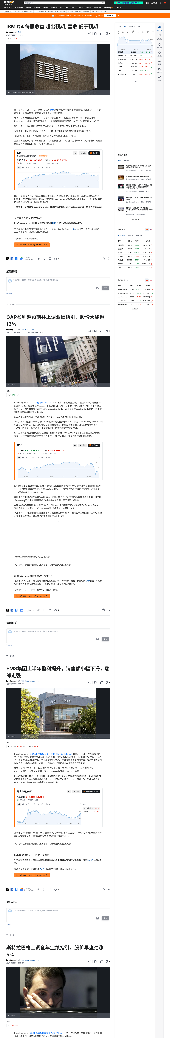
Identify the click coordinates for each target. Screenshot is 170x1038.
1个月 (27, 167)
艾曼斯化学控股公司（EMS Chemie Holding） (51, 754)
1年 (38, 167)
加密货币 (63, 11)
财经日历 (88, 8)
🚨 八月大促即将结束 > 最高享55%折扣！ (129, 3)
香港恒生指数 (122, 59)
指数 (125, 26)
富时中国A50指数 (123, 56)
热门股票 (121, 280)
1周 (23, 167)
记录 (97, 11)
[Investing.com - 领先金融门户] (9, 3)
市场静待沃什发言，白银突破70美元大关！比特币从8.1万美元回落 (139, 167)
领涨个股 (130, 235)
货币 (119, 26)
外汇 (35, 11)
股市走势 (121, 229)
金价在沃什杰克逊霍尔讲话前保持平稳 (137, 176)
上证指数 (121, 52)
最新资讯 (8, 11)
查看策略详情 (43, 156)
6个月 (33, 167)
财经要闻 (25, 11)
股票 (139, 26)
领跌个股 (139, 235)
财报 (92, 11)
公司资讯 (70, 11)
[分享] (89, 33)
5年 (42, 167)
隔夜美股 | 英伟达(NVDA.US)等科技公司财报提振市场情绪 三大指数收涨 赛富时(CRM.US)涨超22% (139, 187)
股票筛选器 (97, 8)
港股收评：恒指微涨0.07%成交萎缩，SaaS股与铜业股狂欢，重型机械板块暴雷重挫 (139, 209)
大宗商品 (132, 26)
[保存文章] (95, 33)
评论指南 (9, 294)
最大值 (48, 167)
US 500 (120, 70)
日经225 (120, 63)
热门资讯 (17, 11)
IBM (52, 110)
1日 (19, 167)
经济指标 (50, 11)
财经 (56, 11)
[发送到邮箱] (50, 258)
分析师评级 (86, 11)
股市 (31, 11)
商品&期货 (42, 11)
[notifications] (160, 3)
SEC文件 (103, 11)
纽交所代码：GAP (44, 402)
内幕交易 (78, 11)
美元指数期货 (122, 74)
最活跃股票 (121, 235)
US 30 (120, 67)
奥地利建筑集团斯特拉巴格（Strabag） (48, 1033)
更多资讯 (135, 219)
